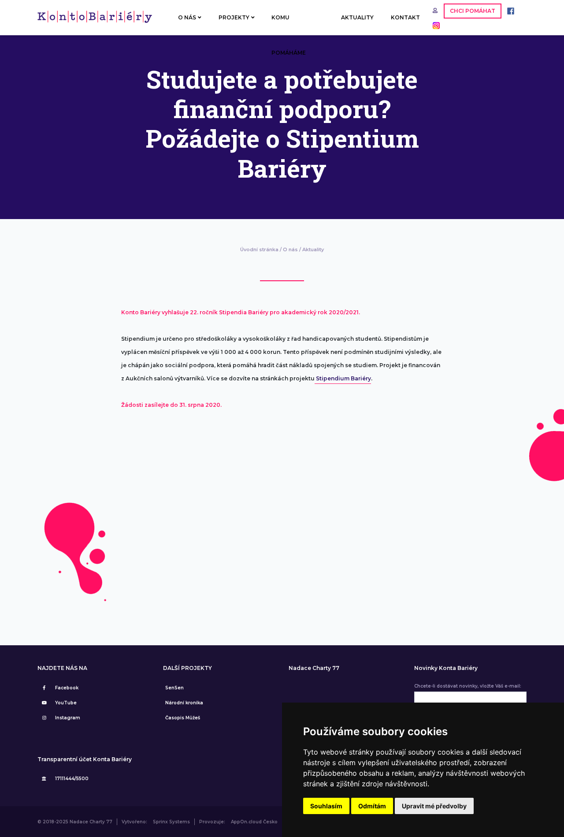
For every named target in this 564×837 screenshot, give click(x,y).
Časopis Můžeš (182, 718)
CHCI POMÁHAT (472, 10)
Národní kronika (184, 703)
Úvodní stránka (259, 249)
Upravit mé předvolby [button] (434, 806)
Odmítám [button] (372, 806)
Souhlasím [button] (326, 806)
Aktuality (313, 249)
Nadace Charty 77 (314, 668)
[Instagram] (434, 25)
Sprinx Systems (171, 822)
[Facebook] (508, 10)
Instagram (67, 718)
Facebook (66, 688)
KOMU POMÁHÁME (288, 24)
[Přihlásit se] (436, 10)
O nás (290, 249)
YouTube (66, 703)
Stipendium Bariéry (343, 378)
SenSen (174, 688)
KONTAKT (405, 17)
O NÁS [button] (187, 17)
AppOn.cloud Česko (254, 822)
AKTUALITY (357, 17)
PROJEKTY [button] (234, 17)
